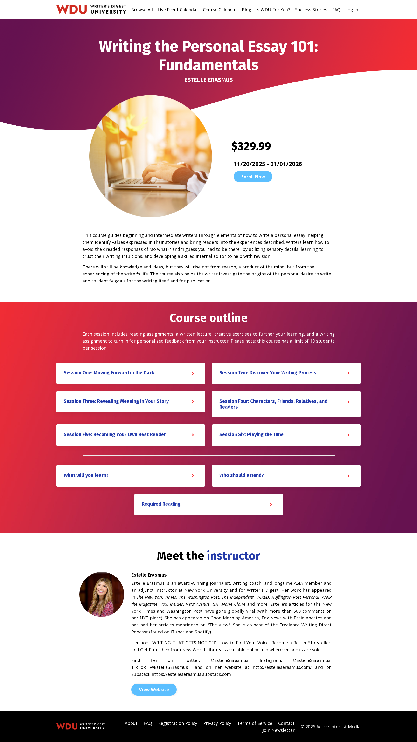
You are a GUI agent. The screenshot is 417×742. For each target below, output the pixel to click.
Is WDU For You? (273, 10)
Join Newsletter (279, 730)
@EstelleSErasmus (229, 660)
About (131, 723)
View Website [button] (154, 689)
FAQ (336, 10)
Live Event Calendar (178, 10)
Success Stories (311, 10)
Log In (351, 10)
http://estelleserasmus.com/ (282, 667)
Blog (246, 10)
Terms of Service (254, 723)
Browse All (142, 10)
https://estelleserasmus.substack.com (191, 674)
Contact (286, 723)
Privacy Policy (217, 723)
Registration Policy (177, 723)
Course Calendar (220, 10)
